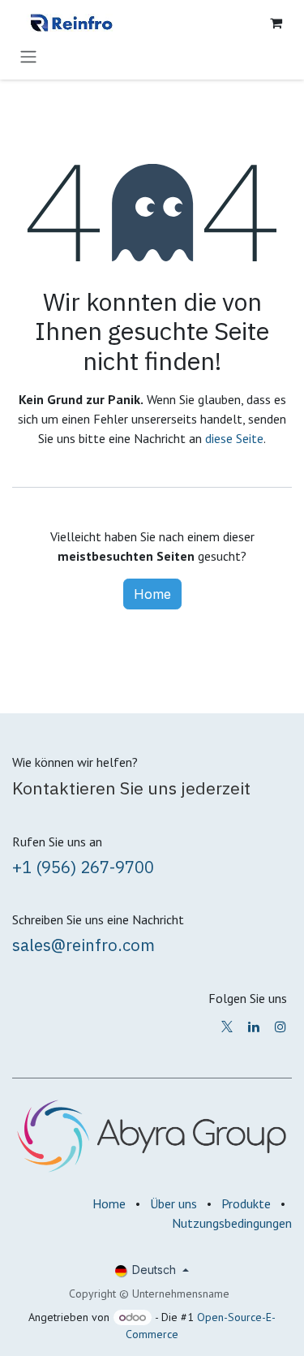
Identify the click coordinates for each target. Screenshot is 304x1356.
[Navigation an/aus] (28, 56)
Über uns (173, 1203)
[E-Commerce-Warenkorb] (275, 22)
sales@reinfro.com (83, 945)
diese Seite (234, 438)
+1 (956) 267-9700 (83, 867)
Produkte (246, 1203)
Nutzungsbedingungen (232, 1223)
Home (152, 594)
